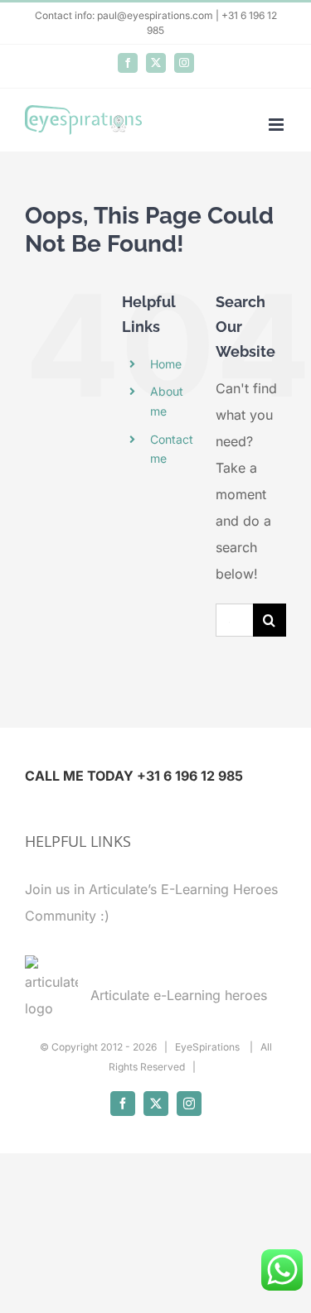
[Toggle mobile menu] (277, 124)
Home (166, 364)
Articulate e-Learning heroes (178, 995)
